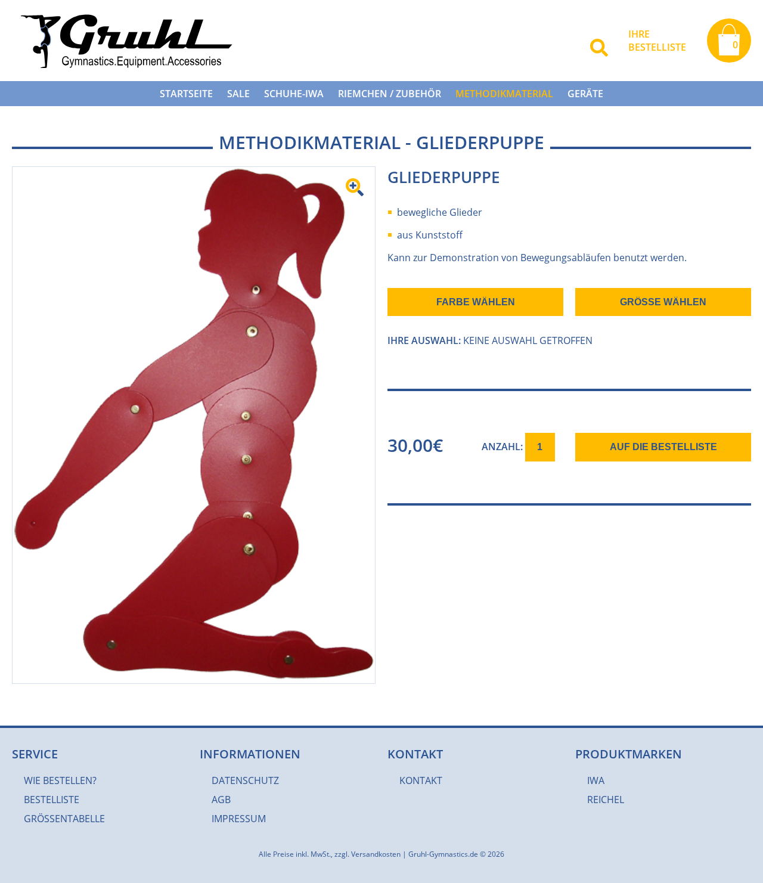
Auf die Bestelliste (663, 447)
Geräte (585, 93)
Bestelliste (51, 799)
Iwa (595, 780)
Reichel (605, 799)
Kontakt (420, 780)
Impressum (239, 818)
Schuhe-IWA (294, 93)
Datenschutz (245, 780)
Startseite (186, 93)
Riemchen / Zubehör (389, 93)
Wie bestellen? (60, 780)
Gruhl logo (124, 40)
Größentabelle (64, 818)
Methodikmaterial (504, 93)
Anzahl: (503, 446)
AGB (221, 799)
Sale (238, 93)
